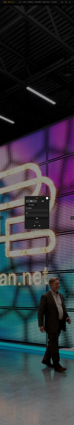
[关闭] (47, 198)
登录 (37, 218)
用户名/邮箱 (31, 205)
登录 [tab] (31, 201)
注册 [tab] (43, 201)
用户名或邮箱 (29, 208)
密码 (27, 213)
